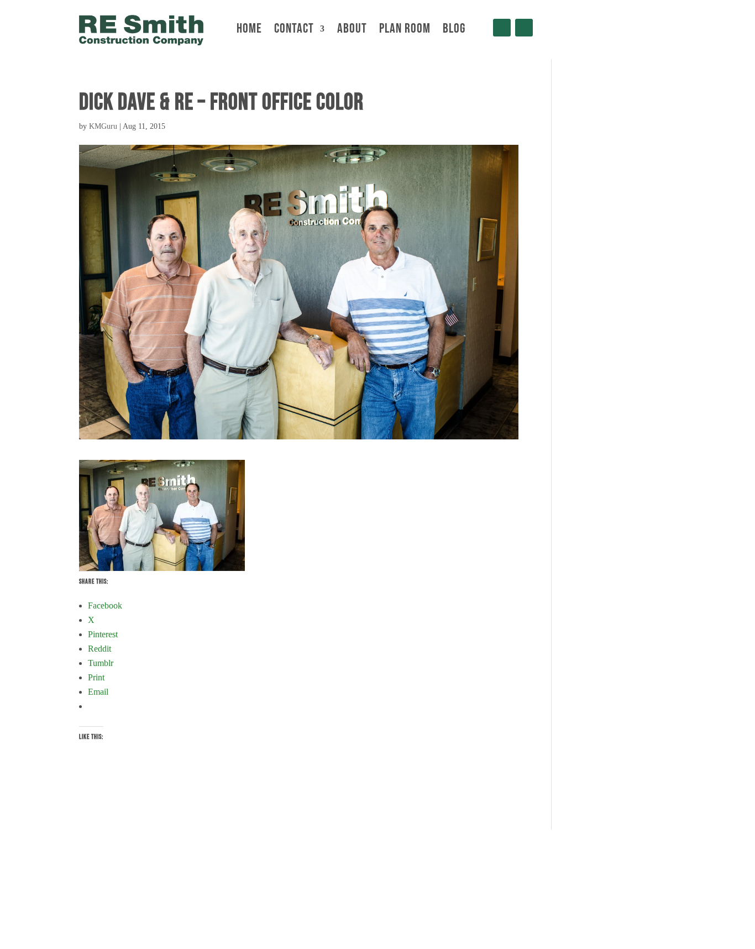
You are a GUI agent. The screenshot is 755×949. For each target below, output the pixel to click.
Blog (454, 30)
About (352, 30)
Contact (294, 30)
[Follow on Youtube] (524, 27)
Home (249, 30)
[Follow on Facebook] (502, 27)
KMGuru (103, 126)
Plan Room (405, 30)
